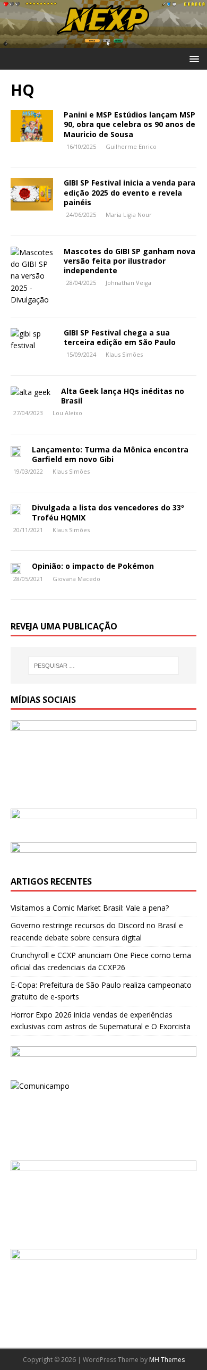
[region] (103, 820)
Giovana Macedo (76, 579)
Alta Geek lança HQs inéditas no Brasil (122, 396)
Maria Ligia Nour (129, 214)
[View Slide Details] (103, 820)
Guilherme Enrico (131, 146)
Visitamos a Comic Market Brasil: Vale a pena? (90, 908)
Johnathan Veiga (128, 283)
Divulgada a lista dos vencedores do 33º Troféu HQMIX (108, 512)
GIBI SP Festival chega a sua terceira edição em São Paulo (120, 337)
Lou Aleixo (67, 413)
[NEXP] (103, 42)
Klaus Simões (124, 354)
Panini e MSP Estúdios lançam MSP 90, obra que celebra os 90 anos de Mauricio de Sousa (129, 124)
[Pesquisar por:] (103, 666)
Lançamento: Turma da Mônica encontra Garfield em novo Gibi (110, 454)
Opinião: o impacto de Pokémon (94, 566)
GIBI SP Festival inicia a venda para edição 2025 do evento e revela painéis (129, 192)
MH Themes (167, 1359)
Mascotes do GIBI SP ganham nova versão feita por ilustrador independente (129, 260)
